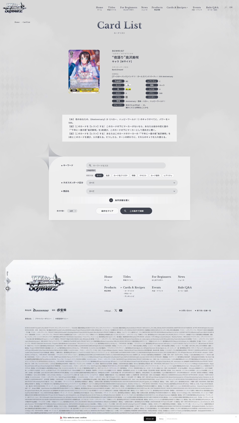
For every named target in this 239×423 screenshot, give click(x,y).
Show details (172, 419)
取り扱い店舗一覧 (204, 310)
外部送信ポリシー (61, 318)
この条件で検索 (137, 211)
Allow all (150, 419)
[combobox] (132, 183)
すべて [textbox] (91, 182)
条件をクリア (107, 211)
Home (17, 22)
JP (226, 7)
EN (231, 7)
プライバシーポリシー (43, 318)
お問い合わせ (186, 310)
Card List (26, 22)
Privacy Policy (110, 420)
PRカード (128, 293)
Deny (161, 419)
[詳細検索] (91, 170)
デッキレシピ (129, 296)
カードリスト (129, 291)
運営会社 (28, 318)
